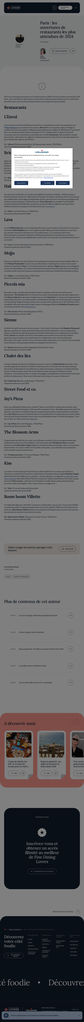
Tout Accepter (62, 183)
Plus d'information (48, 177)
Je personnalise (21, 183)
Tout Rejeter (47, 183)
